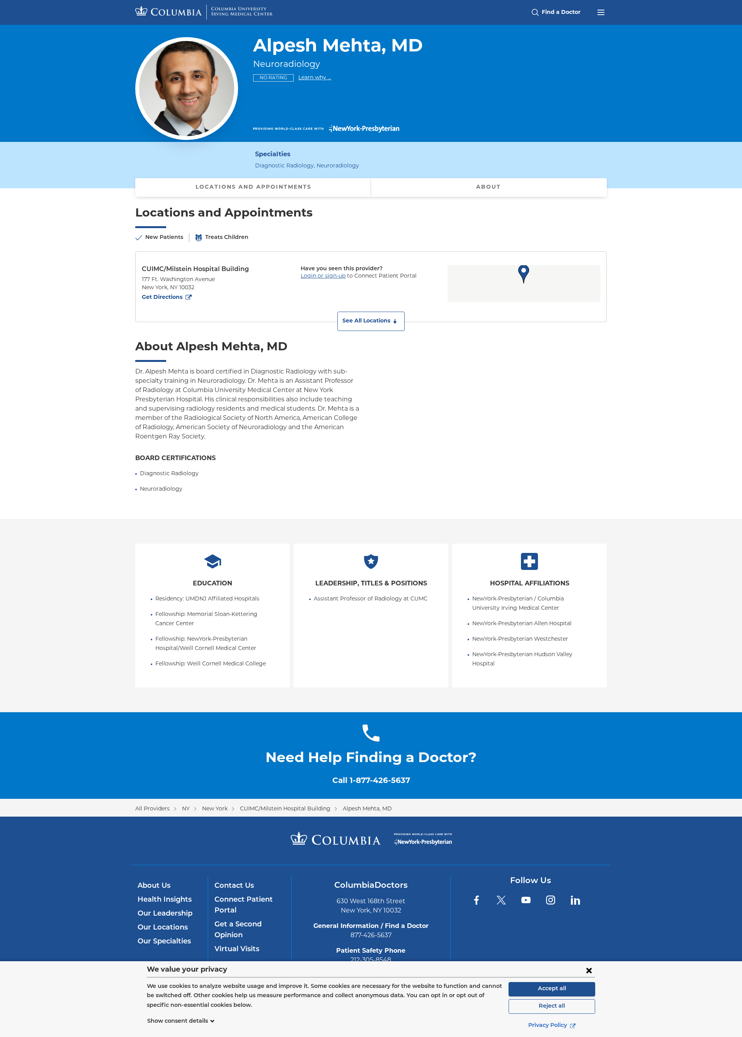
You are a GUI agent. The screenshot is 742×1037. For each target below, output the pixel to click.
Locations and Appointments (253, 187)
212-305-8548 (371, 960)
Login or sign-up (323, 276)
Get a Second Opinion (238, 930)
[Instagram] (550, 900)
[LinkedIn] (575, 900)
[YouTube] (526, 900)
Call (371, 781)
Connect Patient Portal (243, 905)
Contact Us (234, 886)
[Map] (524, 283)
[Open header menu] (601, 12)
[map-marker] (523, 274)
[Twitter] (501, 900)
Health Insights (165, 900)
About (488, 187)
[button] (371, 321)
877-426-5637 (371, 936)
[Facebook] (476, 900)
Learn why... (314, 78)
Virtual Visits (236, 949)
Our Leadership (165, 914)
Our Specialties (164, 941)
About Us (154, 886)
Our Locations (163, 927)
